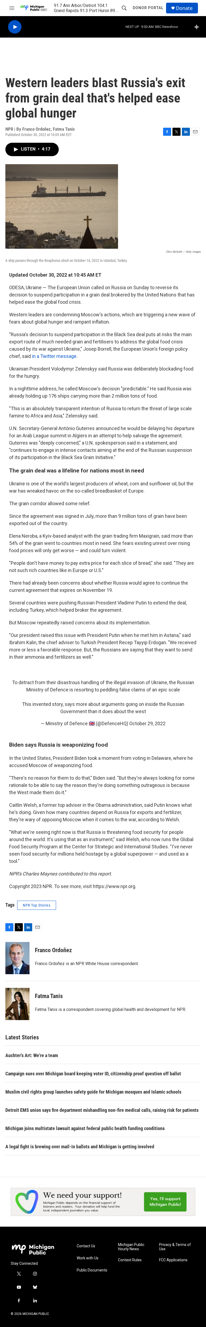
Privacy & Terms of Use (175, 1247)
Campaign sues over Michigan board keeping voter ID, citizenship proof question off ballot (93, 1073)
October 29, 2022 (147, 723)
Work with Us (87, 1258)
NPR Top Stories (36, 905)
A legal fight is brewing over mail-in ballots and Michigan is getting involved (79, 1146)
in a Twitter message (54, 356)
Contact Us (86, 1246)
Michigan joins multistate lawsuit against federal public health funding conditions (85, 1128)
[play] (14, 27)
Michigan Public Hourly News (131, 1247)
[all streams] (198, 27)
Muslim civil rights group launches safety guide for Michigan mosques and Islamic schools (93, 1092)
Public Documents (92, 1270)
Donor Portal (148, 8)
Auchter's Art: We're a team (31, 1055)
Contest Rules (130, 1260)
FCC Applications (173, 1260)
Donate (184, 8)
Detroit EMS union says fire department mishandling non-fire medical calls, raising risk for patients (101, 1110)
